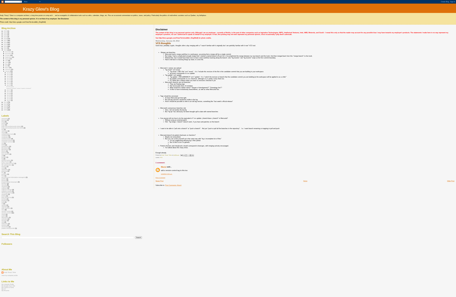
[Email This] (184, 155)
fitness (4, 151)
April (6, 66)
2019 (5, 37)
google (4, 157)
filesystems (5, 149)
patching (4, 171)
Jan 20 (9, 81)
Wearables (5, 217)
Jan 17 (9, 90)
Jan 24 (9, 80)
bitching (4, 120)
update (4, 205)
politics (4, 179)
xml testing (5, 227)
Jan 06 (9, 95)
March (7, 67)
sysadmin (5, 194)
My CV (4, 289)
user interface (6, 208)
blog (3, 121)
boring (4, 123)
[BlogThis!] (186, 155)
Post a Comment (160, 177)
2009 (5, 106)
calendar (4, 131)
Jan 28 (9, 74)
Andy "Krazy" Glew (10, 272)
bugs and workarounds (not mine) (12, 128)
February (8, 69)
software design (7, 189)
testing (4, 196)
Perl (3, 176)
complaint (5, 135)
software (4, 188)
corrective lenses (7, 140)
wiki (3, 222)
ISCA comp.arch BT (8, 163)
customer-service (7, 142)
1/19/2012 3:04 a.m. (166, 174)
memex (4, 166)
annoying (5, 118)
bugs (3, 125)
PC (3, 172)
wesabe (4, 220)
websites (4, 219)
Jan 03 (9, 98)
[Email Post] (181, 155)
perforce (4, 174)
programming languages (9, 182)
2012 (5, 50)
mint (3, 168)
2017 (5, 40)
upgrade (4, 206)
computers (5, 137)
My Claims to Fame (8, 287)
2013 (5, 48)
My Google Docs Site (8, 286)
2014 (5, 46)
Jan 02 (9, 100)
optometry (5, 169)
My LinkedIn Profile (8, 284)
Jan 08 (9, 93)
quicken (4, 183)
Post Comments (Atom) (173, 185)
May (6, 64)
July (6, 60)
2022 (5, 33)
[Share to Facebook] (190, 155)
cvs (3, 143)
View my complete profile (10, 275)
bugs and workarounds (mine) (11, 126)
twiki (3, 202)
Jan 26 (9, 76)
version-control (6, 213)
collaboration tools (7, 134)
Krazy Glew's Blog (41, 9)
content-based (6, 138)
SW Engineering (7, 193)
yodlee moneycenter (8, 228)
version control (6, 211)
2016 (5, 42)
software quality (7, 191)
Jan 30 (9, 73)
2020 (5, 35)
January (7, 71)
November (8, 53)
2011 (5, 102)
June (6, 62)
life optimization (7, 165)
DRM (3, 145)
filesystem (5, 148)
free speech (5, 154)
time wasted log (7, 197)
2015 (5, 44)
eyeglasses (5, 146)
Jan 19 (9, 83)
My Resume (5, 290)
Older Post (450, 181)
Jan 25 (9, 78)
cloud (3, 132)
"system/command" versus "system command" (18, 88)
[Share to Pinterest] (193, 155)
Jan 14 (9, 91)
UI (2, 203)
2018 (5, 38)
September (8, 57)
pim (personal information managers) (13, 177)
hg (2, 159)
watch (3, 216)
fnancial (4, 152)
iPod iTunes (5, 162)
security (4, 185)
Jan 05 (9, 97)
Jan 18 (9, 85)
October (7, 55)
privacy (4, 180)
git (2, 155)
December (8, 52)
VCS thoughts (10, 86)
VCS (161, 157)
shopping (5, 186)
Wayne (163, 167)
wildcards (5, 223)
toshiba (4, 199)
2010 (5, 104)
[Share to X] (188, 155)
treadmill (4, 200)
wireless (4, 225)
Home (305, 181)
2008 (5, 108)
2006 (5, 110)
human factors (6, 160)
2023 (5, 31)
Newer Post (160, 181)
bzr (3, 129)
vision (3, 214)
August (7, 59)
